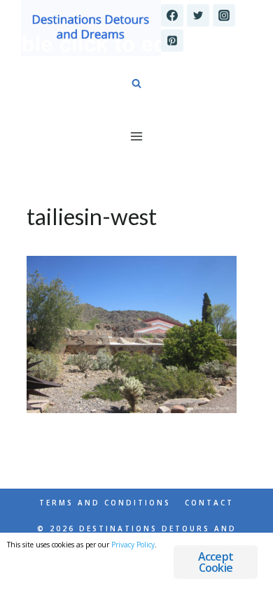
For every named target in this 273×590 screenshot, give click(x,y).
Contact (209, 503)
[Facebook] (172, 15)
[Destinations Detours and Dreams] (91, 28)
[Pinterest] (172, 40)
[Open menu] (137, 136)
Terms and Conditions (105, 503)
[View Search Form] (136, 83)
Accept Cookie (215, 562)
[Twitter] (198, 15)
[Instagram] (224, 15)
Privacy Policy (133, 544)
